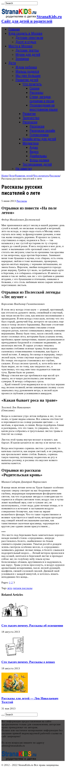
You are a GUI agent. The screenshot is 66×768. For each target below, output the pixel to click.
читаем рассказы (22, 588)
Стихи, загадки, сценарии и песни (42, 99)
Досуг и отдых (25, 42)
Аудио (34, 147)
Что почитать (32, 84)
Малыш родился (27, 71)
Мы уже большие (28, 76)
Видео (34, 152)
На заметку (23, 168)
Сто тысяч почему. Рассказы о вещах (28, 662)
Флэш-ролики (39, 160)
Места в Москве (20, 46)
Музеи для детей (27, 54)
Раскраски (30, 122)
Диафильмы (38, 156)
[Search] (2, 4)
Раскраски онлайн (42, 130)
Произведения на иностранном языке (44, 107)
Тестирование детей (37, 164)
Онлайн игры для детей (39, 139)
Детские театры (27, 50)
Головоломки (39, 135)
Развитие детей (26, 80)
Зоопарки (22, 59)
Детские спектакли (29, 38)
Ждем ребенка (26, 67)
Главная (14, 29)
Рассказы (36, 92)
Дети (12, 63)
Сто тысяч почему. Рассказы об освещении (32, 625)
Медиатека (31, 143)
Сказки (34, 88)
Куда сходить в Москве (25, 33)
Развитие (29, 114)
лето (9, 588)
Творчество (31, 118)
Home (4, 175)
